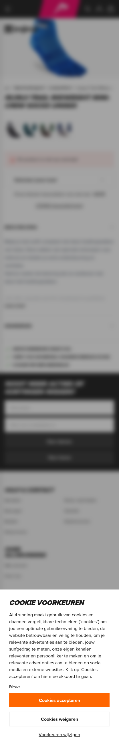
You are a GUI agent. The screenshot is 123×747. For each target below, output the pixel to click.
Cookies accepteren (59, 700)
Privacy (14, 686)
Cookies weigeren (59, 719)
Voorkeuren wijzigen (59, 734)
